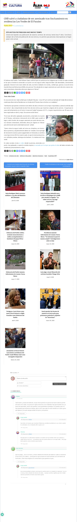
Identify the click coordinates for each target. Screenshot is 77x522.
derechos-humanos (38, 156)
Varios (52, 12)
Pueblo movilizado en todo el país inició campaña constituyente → (58, 165)
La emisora (10, 12)
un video (21, 143)
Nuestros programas (28, 12)
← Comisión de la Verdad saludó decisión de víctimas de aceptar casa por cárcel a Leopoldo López (19, 165)
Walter (30, 419)
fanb (46, 156)
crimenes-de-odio (14, 156)
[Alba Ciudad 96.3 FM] (38, 5)
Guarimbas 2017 (52, 156)
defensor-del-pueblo (25, 156)
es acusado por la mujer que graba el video (46, 145)
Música (19, 12)
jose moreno (31, 467)
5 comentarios (18, 25)
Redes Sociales (42, 12)
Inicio (2, 12)
